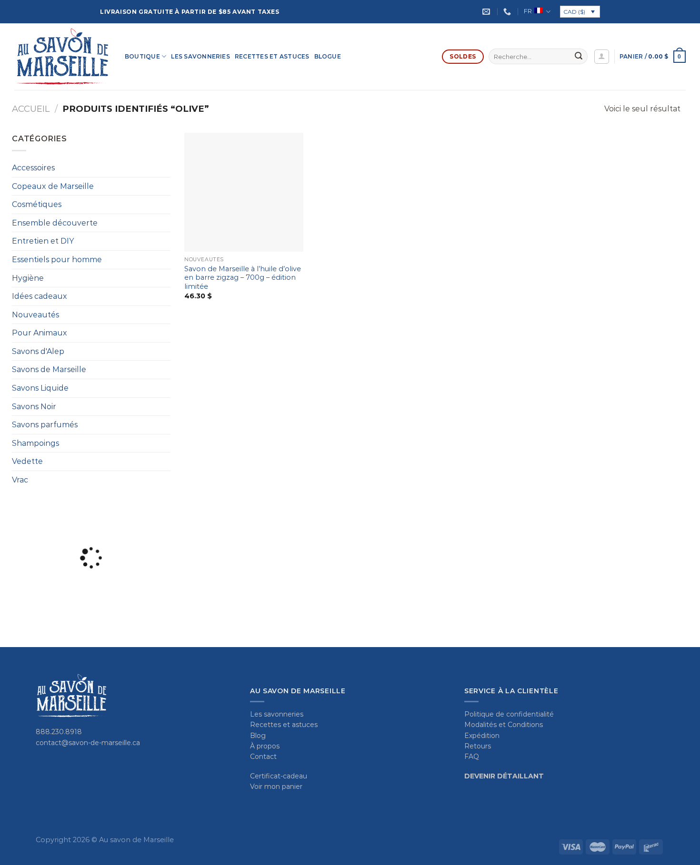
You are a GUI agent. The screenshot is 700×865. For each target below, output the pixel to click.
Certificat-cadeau (278, 776)
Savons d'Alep (38, 351)
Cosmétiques (36, 204)
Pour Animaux (39, 332)
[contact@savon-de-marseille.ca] (487, 12)
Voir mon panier (276, 786)
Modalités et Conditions (503, 724)
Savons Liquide (40, 388)
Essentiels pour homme (57, 259)
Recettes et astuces (272, 56)
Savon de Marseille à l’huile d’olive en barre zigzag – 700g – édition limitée (242, 278)
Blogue (327, 56)
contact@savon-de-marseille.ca (88, 742)
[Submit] (578, 57)
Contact (263, 756)
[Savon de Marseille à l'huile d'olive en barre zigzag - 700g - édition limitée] (243, 192)
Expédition (482, 735)
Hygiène (28, 278)
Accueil (31, 108)
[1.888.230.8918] (508, 12)
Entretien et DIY (43, 241)
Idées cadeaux (39, 296)
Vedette (27, 461)
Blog (258, 735)
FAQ (471, 756)
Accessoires (33, 167)
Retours (477, 746)
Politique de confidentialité (509, 714)
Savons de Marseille (49, 369)
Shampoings (35, 443)
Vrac (20, 479)
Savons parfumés (45, 424)
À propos (265, 746)
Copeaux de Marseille (53, 186)
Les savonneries (200, 56)
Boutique (142, 56)
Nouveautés (35, 314)
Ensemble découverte (55, 222)
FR (528, 11)
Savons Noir (34, 406)
